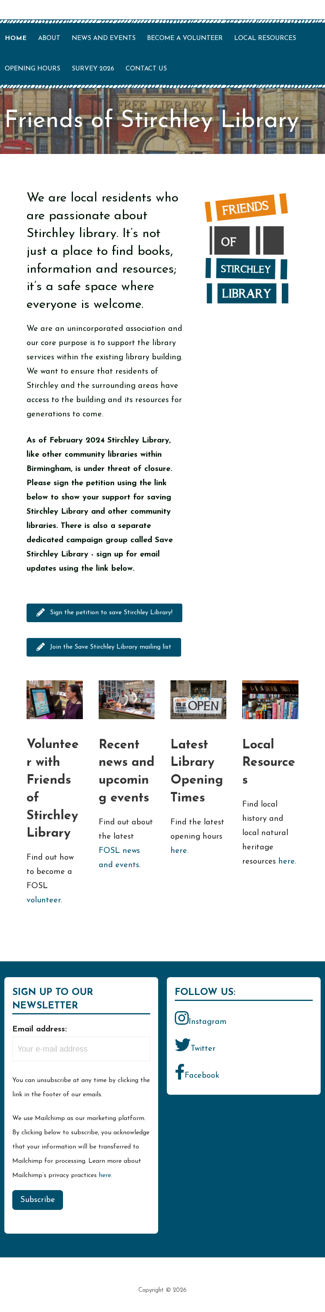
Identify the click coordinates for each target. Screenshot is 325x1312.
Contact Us (146, 69)
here (178, 851)
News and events (104, 38)
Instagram (208, 1022)
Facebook (202, 1076)
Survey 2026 (93, 69)
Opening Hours (32, 69)
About (49, 38)
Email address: (39, 1029)
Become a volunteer (185, 38)
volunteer (44, 900)
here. (105, 1175)
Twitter (203, 1049)
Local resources (265, 38)
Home (16, 38)
